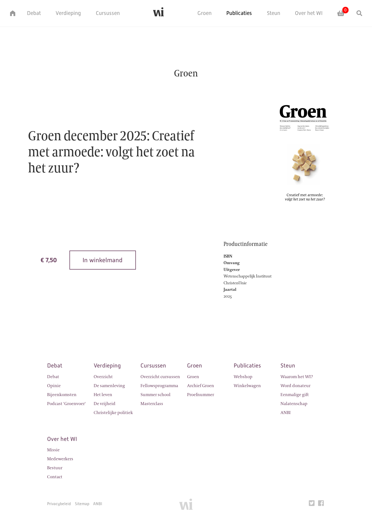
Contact (54, 477)
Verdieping (68, 13)
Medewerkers (60, 459)
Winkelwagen (247, 385)
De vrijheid (104, 403)
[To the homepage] (186, 506)
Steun (273, 13)
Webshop (243, 376)
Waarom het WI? (296, 376)
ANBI (285, 412)
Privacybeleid (59, 503)
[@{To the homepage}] (158, 13)
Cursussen (108, 13)
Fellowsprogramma (159, 385)
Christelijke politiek (113, 412)
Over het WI (309, 13)
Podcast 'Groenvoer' (66, 403)
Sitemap (82, 503)
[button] (9, 13)
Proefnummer (200, 394)
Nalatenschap (293, 403)
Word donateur (295, 385)
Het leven (103, 394)
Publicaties (239, 13)
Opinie (54, 385)
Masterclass (152, 403)
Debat (34, 13)
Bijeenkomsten (62, 394)
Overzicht (103, 376)
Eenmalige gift (294, 394)
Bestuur (54, 468)
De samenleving (109, 385)
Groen (204, 13)
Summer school (155, 394)
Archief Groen (200, 385)
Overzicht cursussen (160, 376)
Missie (53, 450)
